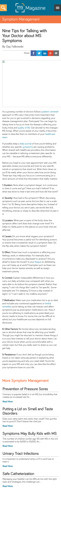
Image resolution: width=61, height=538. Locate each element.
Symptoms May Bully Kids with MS (30, 434)
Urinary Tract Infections (21, 454)
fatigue (38, 262)
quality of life (24, 128)
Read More (8, 401)
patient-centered (50, 111)
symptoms (28, 147)
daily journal (25, 143)
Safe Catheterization (18, 474)
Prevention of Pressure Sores (25, 389)
